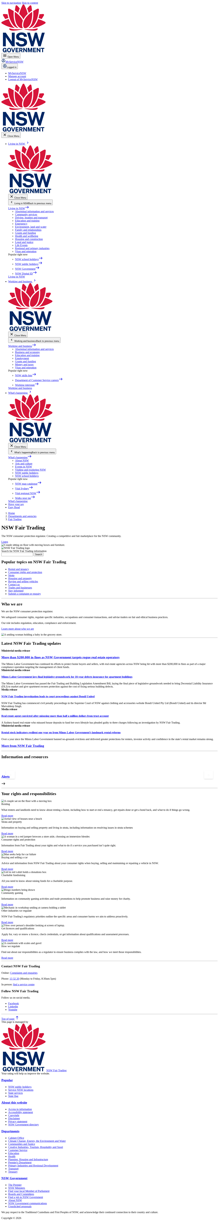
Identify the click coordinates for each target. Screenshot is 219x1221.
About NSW (22, 460)
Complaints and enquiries (23, 972)
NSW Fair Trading (56, 1070)
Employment (22, 358)
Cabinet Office (16, 1137)
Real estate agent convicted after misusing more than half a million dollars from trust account (55, 715)
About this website (14, 1102)
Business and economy (27, 352)
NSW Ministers (16, 1187)
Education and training (27, 220)
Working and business (22, 346)
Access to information (20, 1109)
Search (38, 554)
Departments (10, 1131)
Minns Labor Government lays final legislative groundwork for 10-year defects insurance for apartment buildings (66, 676)
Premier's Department (19, 1162)
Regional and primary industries (32, 248)
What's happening (20, 457)
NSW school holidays (27, 475)
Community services (26, 214)
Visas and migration (25, 251)
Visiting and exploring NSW (30, 469)
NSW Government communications (27, 1203)
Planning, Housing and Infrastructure (28, 1159)
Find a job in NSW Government (25, 1197)
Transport (13, 1168)
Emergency (21, 223)
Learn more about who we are (17, 628)
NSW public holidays (26, 472)
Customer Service (17, 1150)
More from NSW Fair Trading (22, 746)
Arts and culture (23, 463)
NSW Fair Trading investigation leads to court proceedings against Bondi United (48, 696)
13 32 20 (14, 978)
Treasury (13, 1171)
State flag (13, 1096)
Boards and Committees (21, 1194)
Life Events (21, 245)
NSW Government (14, 1178)
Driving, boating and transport (31, 217)
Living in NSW (18, 208)
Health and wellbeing (26, 236)
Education (13, 1153)
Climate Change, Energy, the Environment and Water (37, 1141)
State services (15, 1093)
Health (11, 1156)
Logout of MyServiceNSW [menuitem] (23, 79)
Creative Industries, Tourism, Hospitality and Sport (35, 1147)
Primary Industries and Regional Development (33, 1165)
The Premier (15, 1184)
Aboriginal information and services (34, 211)
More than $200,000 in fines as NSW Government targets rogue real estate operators (60, 657)
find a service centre (24, 984)
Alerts (5, 776)
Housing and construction (29, 239)
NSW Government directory (23, 1124)
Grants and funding (25, 232)
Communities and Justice (21, 1144)
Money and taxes (24, 364)
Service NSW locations (20, 1089)
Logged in (11, 67)
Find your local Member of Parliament (28, 1191)
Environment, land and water (30, 226)
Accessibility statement (20, 1112)
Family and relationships (28, 229)
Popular (7, 1080)
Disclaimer (14, 1118)
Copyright (13, 1115)
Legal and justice (24, 242)
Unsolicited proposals (19, 1206)
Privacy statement (17, 1121)
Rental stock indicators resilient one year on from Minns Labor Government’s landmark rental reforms (61, 732)
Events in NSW (23, 466)
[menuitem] (17, 73)
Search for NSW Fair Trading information (24, 551)
